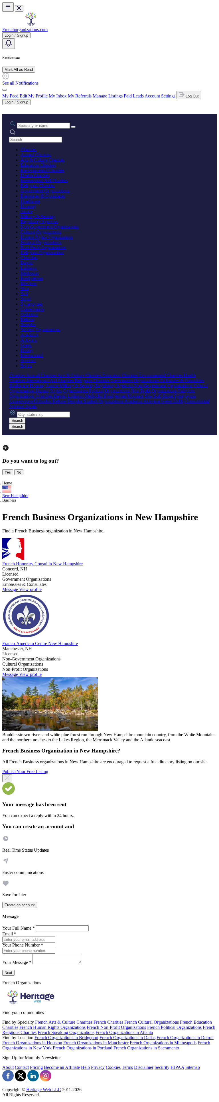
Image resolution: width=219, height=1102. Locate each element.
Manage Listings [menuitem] (108, 95)
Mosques (29, 283)
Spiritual (28, 360)
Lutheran (29, 267)
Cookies (113, 1067)
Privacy (98, 1067)
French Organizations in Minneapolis (163, 1042)
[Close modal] (7, 778)
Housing (28, 206)
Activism (29, 340)
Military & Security (38, 216)
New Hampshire (15, 496)
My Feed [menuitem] (10, 95)
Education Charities (38, 165)
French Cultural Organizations (151, 1022)
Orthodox (29, 314)
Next (8, 973)
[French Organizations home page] (30, 24)
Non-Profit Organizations (43, 247)
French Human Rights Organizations (52, 1027)
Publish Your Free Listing (25, 771)
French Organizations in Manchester (96, 1042)
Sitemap (192, 1067)
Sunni (26, 298)
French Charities (108, 1022)
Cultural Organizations (41, 231)
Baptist (27, 262)
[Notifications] (8, 43)
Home (7, 483)
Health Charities (35, 175)
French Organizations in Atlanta (124, 1032)
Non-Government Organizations (50, 226)
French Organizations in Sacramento (146, 1047)
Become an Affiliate (62, 1067)
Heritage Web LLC (43, 1089)
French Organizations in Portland (82, 1047)
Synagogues (31, 304)
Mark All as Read (19, 69)
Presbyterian (32, 278)
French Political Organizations (174, 1027)
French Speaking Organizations (66, 1032)
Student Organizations (40, 329)
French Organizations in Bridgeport (66, 1037)
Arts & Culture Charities (42, 159)
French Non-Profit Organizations (116, 1027)
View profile (30, 589)
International (32, 355)
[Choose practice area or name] (73, 127)
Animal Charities (36, 154)
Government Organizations (45, 190)
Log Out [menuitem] (191, 96)
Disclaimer (143, 1067)
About (8, 1067)
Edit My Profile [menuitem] (34, 95)
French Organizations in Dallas (127, 1037)
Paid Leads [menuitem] (134, 95)
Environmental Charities (42, 170)
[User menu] (4, 90)
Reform (27, 319)
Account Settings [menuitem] (160, 95)
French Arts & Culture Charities (63, 1022)
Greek (26, 345)
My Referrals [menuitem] (80, 95)
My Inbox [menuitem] (58, 95)
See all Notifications (20, 83)
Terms (127, 1067)
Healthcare (30, 201)
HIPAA (177, 1067)
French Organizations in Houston (32, 1042)
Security (162, 1067)
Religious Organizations (42, 252)
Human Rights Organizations (47, 237)
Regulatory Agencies (39, 221)
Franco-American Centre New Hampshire (40, 643)
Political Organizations (41, 242)
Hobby (27, 350)
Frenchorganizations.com (25, 29)
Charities (28, 149)
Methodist (29, 273)
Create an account (20, 905)
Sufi (24, 293)
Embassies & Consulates (43, 195)
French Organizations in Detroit (185, 1037)
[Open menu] (8, 7)
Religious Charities (38, 185)
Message (10, 589)
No (19, 472)
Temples (28, 324)
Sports (26, 365)
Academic (30, 334)
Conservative (32, 309)
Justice (27, 211)
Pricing (36, 1067)
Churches (29, 257)
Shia (25, 288)
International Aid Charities (44, 180)
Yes (8, 472)
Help (85, 1067)
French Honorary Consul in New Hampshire (42, 563)
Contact (22, 1067)
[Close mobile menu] (19, 8)
